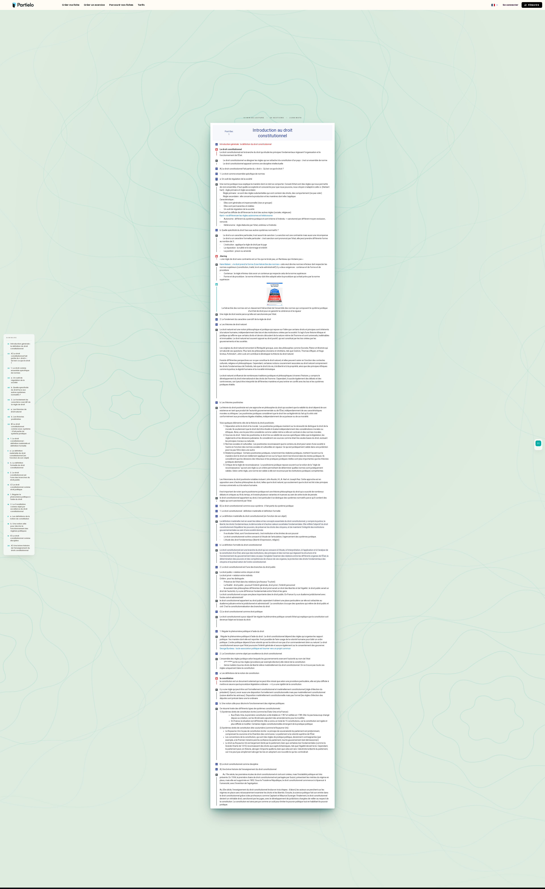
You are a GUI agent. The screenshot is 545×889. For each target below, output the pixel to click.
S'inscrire (533, 5)
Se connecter (510, 5)
